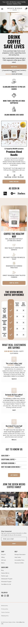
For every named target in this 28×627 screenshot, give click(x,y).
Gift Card (3, 560)
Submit (14, 543)
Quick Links (4, 567)
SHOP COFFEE (14, 66)
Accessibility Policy (19, 560)
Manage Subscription (20, 554)
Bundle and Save (14, 182)
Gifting (3, 557)
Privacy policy (4, 609)
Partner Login (4, 576)
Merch (3, 563)
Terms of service (5, 612)
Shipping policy (4, 615)
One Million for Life (6, 584)
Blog (2, 570)
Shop (2, 552)
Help (16, 552)
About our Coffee (19, 563)
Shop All (3, 554)
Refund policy (4, 605)
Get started (14, 475)
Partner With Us (5, 573)
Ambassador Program (6, 578)
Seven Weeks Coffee (10, 622)
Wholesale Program (6, 581)
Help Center (18, 557)
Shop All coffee (14, 283)
